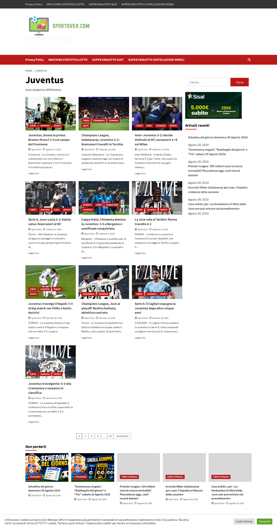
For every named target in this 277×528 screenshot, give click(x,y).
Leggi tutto (33, 173)
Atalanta (87, 204)
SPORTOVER (48, 40)
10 (110, 436)
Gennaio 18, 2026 (160, 318)
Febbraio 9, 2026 (53, 229)
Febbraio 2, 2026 (160, 229)
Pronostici (35, 476)
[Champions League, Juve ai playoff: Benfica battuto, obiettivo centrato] (104, 282)
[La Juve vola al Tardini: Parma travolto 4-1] (157, 198)
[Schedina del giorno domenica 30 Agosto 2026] (46, 467)
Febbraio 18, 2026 (107, 149)
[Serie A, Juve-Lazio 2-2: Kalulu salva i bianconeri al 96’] (50, 198)
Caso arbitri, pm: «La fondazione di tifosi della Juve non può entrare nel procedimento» (217, 206)
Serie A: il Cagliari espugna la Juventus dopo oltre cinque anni (155, 308)
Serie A (57, 125)
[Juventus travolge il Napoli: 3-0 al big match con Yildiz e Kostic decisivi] (50, 282)
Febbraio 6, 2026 (107, 233)
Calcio (33, 125)
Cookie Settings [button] (244, 521)
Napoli (57, 289)
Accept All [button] (264, 521)
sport (86, 125)
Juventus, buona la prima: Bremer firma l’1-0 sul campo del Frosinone (49, 140)
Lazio (56, 209)
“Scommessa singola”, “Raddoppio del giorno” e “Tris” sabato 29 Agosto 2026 (217, 152)
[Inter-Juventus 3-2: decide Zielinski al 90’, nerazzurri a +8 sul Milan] (157, 113)
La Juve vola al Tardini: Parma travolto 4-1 (156, 221)
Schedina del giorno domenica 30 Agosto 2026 (218, 137)
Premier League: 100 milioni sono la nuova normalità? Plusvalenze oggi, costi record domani (215, 170)
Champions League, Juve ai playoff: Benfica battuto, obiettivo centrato (100, 308)
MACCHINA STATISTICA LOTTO (65, 4)
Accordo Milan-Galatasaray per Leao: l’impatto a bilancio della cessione (218, 190)
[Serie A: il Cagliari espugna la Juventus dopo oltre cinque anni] (157, 282)
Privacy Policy (33, 4)
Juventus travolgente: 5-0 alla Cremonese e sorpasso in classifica (49, 388)
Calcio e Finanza (129, 476)
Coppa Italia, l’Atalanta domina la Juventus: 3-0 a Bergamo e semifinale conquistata (103, 224)
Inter (149, 125)
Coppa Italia (112, 204)
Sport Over (36, 149)
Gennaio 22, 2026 (107, 318)
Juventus (45, 125)
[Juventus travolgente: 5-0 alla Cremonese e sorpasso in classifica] (50, 362)
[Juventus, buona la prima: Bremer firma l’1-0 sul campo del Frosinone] (50, 113)
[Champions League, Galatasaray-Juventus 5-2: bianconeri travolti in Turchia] (104, 113)
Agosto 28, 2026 (53, 495)
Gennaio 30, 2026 (54, 318)
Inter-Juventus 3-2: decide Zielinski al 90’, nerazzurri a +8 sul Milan (156, 140)
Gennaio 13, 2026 (54, 398)
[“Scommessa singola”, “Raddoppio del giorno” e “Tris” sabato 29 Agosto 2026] (92, 467)
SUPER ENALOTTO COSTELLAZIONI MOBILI (148, 4)
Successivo (122, 436)
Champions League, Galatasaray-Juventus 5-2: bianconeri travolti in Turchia (102, 140)
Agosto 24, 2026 (53, 149)
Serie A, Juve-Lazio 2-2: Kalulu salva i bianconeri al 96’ (49, 221)
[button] (249, 59)
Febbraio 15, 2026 (160, 149)
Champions (99, 120)
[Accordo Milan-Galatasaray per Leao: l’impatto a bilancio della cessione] (184, 467)
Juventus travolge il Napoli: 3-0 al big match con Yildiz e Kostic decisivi (50, 308)
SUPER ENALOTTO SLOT (103, 4)
